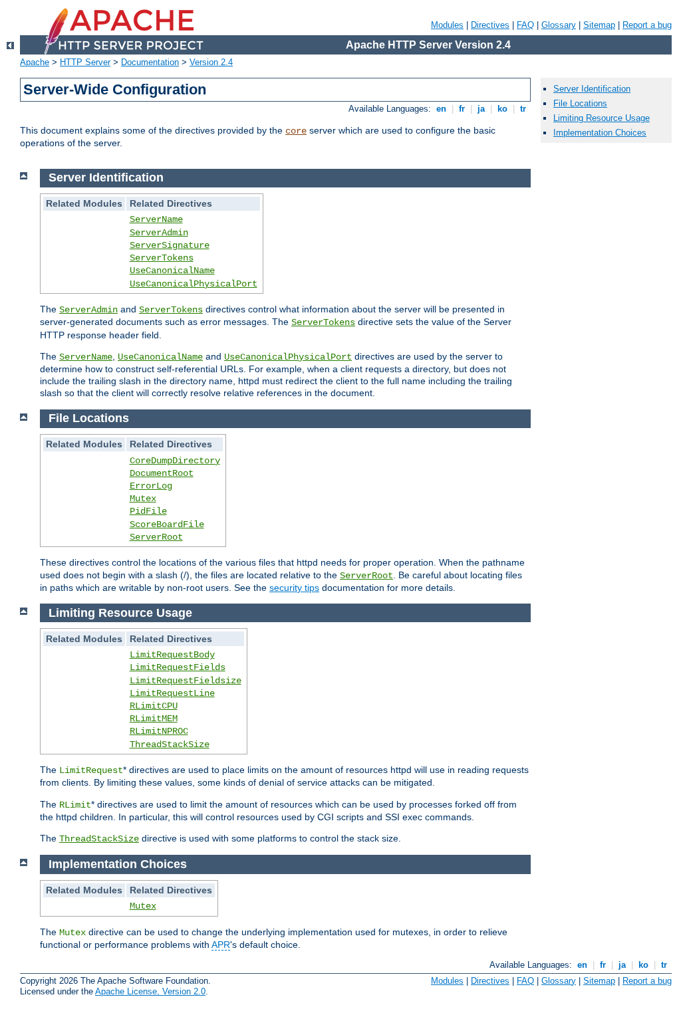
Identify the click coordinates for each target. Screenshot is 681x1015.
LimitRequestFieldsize (185, 680)
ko (502, 109)
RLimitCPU (154, 706)
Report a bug (647, 25)
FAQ (525, 25)
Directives (490, 25)
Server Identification (591, 89)
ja (481, 109)
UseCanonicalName (172, 270)
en (441, 109)
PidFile (148, 511)
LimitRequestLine (172, 693)
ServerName (156, 219)
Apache (34, 62)
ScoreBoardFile (167, 524)
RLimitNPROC (159, 731)
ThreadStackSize (169, 744)
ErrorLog (151, 486)
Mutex (143, 498)
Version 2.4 (211, 62)
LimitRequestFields (177, 667)
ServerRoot (156, 537)
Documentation (150, 62)
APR (220, 944)
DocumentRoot (162, 473)
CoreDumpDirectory (175, 460)
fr (462, 109)
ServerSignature (169, 245)
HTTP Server (85, 62)
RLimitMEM (154, 718)
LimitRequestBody (172, 654)
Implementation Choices (599, 133)
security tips (294, 587)
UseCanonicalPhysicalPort (193, 284)
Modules (447, 25)
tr (523, 109)
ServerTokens (162, 258)
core (296, 131)
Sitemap (599, 25)
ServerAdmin (159, 232)
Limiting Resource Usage (601, 118)
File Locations (580, 103)
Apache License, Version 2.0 (150, 991)
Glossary (558, 25)
